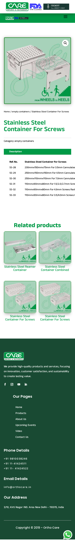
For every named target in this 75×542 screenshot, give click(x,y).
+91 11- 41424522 (16, 468)
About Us (20, 419)
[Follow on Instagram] (12, 384)
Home (7, 111)
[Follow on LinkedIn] (26, 384)
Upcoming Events (25, 425)
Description (15, 151)
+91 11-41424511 (15, 464)
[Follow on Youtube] (19, 384)
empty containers (21, 111)
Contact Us (21, 437)
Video (18, 431)
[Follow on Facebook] (5, 384)
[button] (65, 43)
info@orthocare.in (17, 487)
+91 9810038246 (15, 459)
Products (20, 413)
